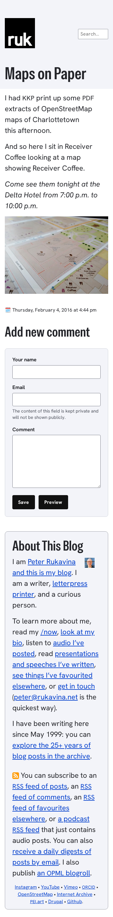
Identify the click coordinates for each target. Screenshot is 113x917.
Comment (23, 429)
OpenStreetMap (35, 894)
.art (37, 901)
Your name (24, 359)
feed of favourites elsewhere (53, 808)
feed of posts (39, 786)
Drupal (55, 901)
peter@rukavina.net (46, 697)
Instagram (26, 887)
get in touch (76, 686)
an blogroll (63, 873)
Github (74, 901)
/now (49, 631)
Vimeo (71, 887)
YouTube (50, 887)
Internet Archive (75, 894)
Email (18, 387)
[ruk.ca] (56, 33)
